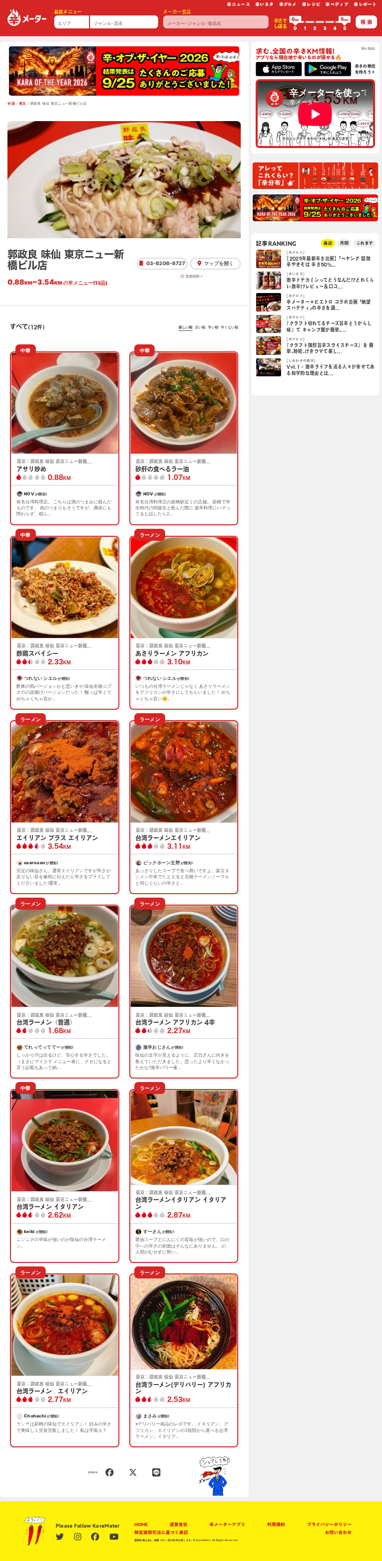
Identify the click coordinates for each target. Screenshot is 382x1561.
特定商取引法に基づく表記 (161, 1532)
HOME (141, 1524)
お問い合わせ (338, 1532)
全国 (11, 104)
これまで (364, 243)
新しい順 (185, 327)
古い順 (200, 327)
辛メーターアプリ (227, 1524)
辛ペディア (337, 4)
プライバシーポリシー (329, 1524)
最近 (327, 243)
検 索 (366, 21)
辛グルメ (288, 4)
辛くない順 (229, 327)
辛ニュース (238, 4)
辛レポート (365, 4)
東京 (22, 104)
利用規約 (276, 1524)
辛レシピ (311, 4)
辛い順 (213, 327)
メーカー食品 (177, 11)
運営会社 (179, 1524)
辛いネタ (264, 4)
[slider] (295, 21)
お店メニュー (68, 11)
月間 (344, 243)
